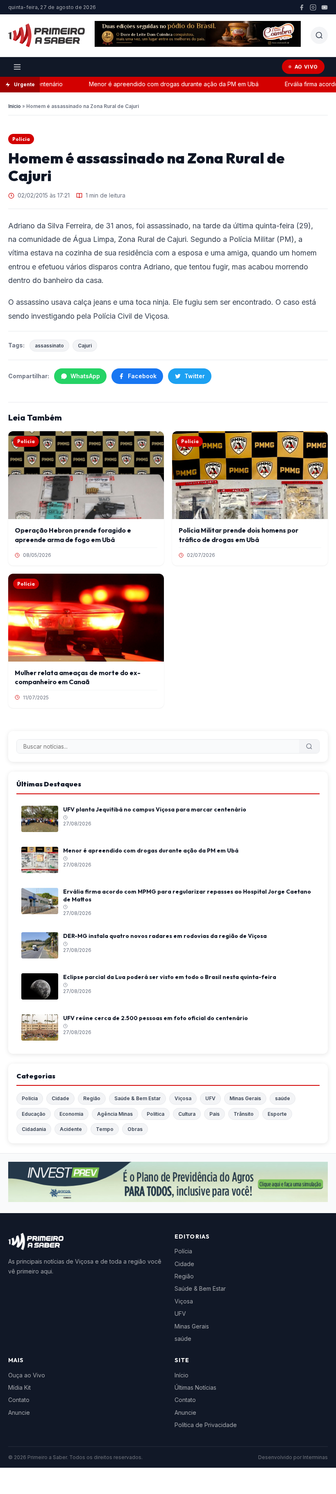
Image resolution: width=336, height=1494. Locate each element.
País (214, 1114)
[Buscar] (309, 746)
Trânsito (244, 1114)
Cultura (186, 1114)
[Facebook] (301, 7)
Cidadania (34, 1129)
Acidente (71, 1129)
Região (91, 1098)
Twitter (194, 375)
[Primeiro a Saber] (46, 35)
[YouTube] (324, 7)
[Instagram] (313, 7)
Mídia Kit (19, 1387)
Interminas (315, 1457)
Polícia (21, 139)
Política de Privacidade (206, 1424)
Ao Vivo (306, 67)
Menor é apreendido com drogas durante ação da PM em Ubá (162, 83)
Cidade (60, 1098)
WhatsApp (85, 375)
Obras (135, 1129)
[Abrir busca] (319, 35)
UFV (210, 1098)
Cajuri (85, 345)
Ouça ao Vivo (26, 1375)
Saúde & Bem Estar (137, 1098)
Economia (71, 1114)
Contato (19, 1399)
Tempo (105, 1129)
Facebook (142, 375)
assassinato (49, 345)
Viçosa (183, 1098)
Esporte (277, 1114)
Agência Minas (115, 1114)
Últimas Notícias (195, 1387)
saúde (282, 1098)
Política (155, 1114)
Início (14, 106)
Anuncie (19, 1412)
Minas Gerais (245, 1098)
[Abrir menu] (17, 67)
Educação (33, 1114)
